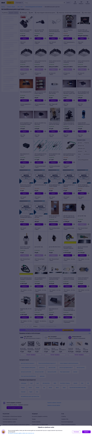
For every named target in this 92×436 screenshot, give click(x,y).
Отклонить (76, 431)
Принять (86, 431)
